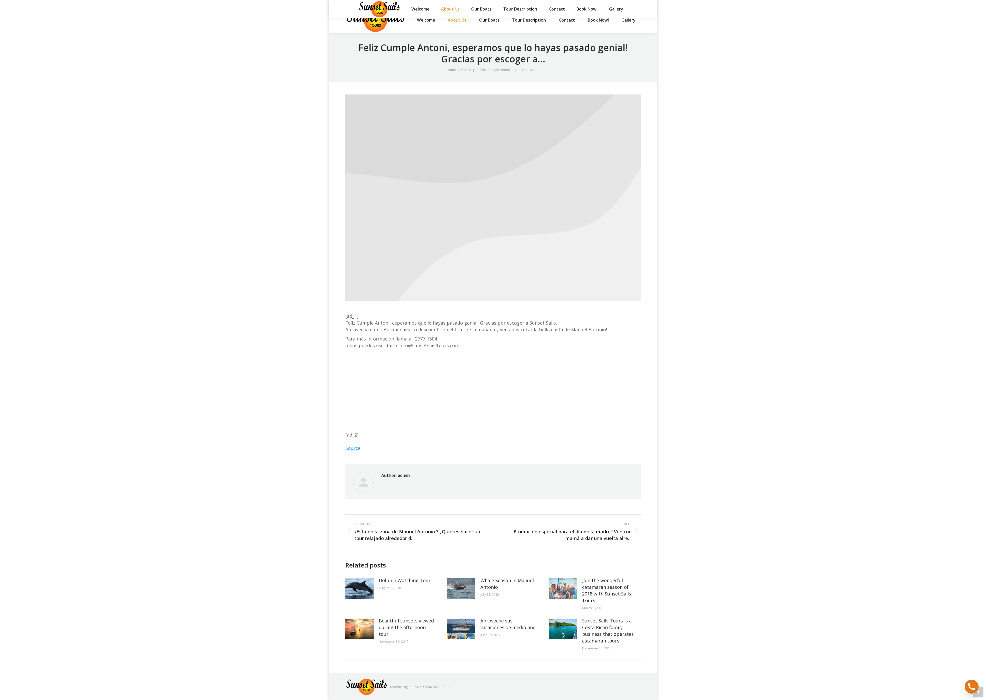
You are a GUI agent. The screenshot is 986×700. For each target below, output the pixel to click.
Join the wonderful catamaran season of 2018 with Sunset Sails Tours (606, 590)
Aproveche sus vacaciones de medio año (508, 624)
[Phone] (972, 687)
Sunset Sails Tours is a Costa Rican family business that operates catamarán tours (608, 631)
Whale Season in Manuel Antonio (507, 583)
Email (446, 686)
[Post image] (359, 588)
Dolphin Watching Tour (405, 580)
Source (353, 448)
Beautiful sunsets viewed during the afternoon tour (406, 627)
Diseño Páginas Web (406, 686)
